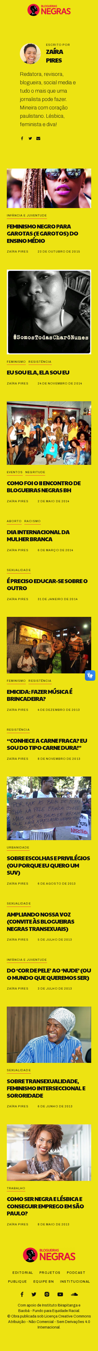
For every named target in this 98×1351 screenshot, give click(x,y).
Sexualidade (19, 570)
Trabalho (16, 1188)
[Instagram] (47, 1294)
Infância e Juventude (27, 215)
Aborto (14, 521)
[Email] (38, 138)
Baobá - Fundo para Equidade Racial (48, 1311)
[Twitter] (30, 138)
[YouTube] (60, 1294)
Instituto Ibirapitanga (60, 1305)
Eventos (15, 472)
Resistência (39, 361)
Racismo (32, 521)
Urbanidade (18, 847)
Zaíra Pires (54, 56)
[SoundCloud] (74, 1294)
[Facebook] (22, 138)
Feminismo (16, 361)
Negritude (35, 472)
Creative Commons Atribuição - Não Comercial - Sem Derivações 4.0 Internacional (49, 1321)
